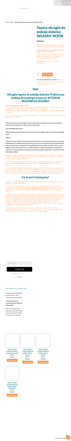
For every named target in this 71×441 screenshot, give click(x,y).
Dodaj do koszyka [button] (12, 360)
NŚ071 (43, 354)
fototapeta (61, 79)
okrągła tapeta (40, 82)
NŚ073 (12, 353)
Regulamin (50, 417)
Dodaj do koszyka (47, 74)
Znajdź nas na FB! (30, 422)
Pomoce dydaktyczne (26, 2)
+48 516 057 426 (31, 417)
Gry (18, 2)
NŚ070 (12, 387)
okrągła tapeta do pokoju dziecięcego (54, 82)
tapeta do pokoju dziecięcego (48, 84)
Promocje (14, 8)
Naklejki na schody (39, 2)
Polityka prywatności (52, 419)
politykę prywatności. (22, 273)
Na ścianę (47, 2)
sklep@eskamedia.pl (32, 419)
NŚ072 (27, 354)
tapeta (38, 84)
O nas (13, 2)
